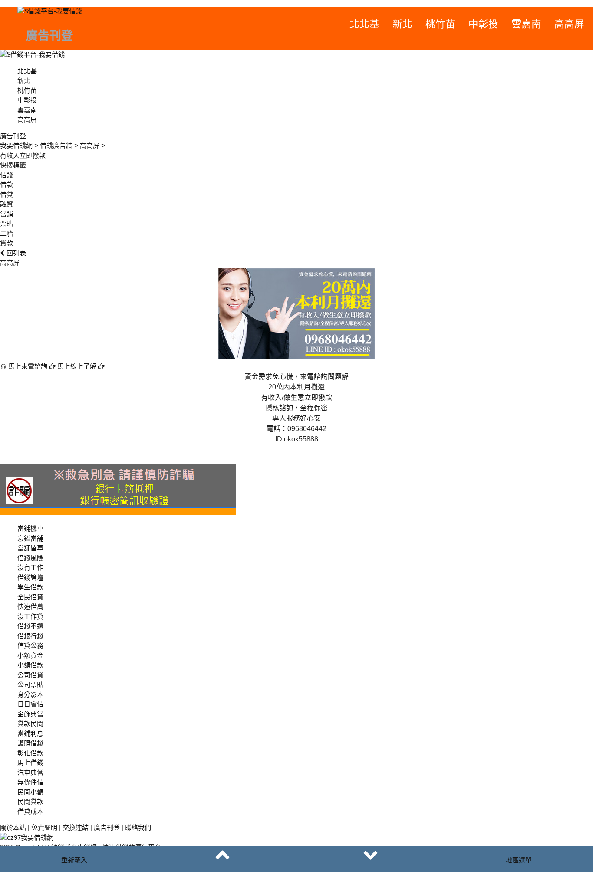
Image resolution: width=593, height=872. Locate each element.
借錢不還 (30, 626)
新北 (402, 24)
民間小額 (30, 792)
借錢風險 (30, 558)
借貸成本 (30, 811)
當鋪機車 (30, 528)
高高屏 (569, 24)
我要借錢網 (16, 145)
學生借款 (30, 587)
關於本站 (13, 827)
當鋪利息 (30, 733)
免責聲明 (44, 827)
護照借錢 (30, 743)
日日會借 (30, 704)
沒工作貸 (30, 616)
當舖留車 (30, 548)
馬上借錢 (30, 762)
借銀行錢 (30, 636)
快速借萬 (30, 606)
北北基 (364, 24)
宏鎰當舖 (30, 538)
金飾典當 (30, 714)
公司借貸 (30, 675)
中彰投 (483, 24)
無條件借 (30, 782)
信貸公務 (30, 645)
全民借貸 (30, 597)
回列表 (15, 253)
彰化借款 (30, 753)
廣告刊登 (107, 827)
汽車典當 (30, 772)
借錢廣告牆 (56, 145)
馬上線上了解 (77, 366)
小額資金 (30, 655)
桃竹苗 (440, 24)
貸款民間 (30, 723)
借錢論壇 (30, 577)
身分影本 (30, 694)
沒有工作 (30, 567)
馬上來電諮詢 (28, 366)
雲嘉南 (526, 24)
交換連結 (76, 827)
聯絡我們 (138, 827)
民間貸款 (30, 801)
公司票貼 (30, 684)
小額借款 (30, 665)
